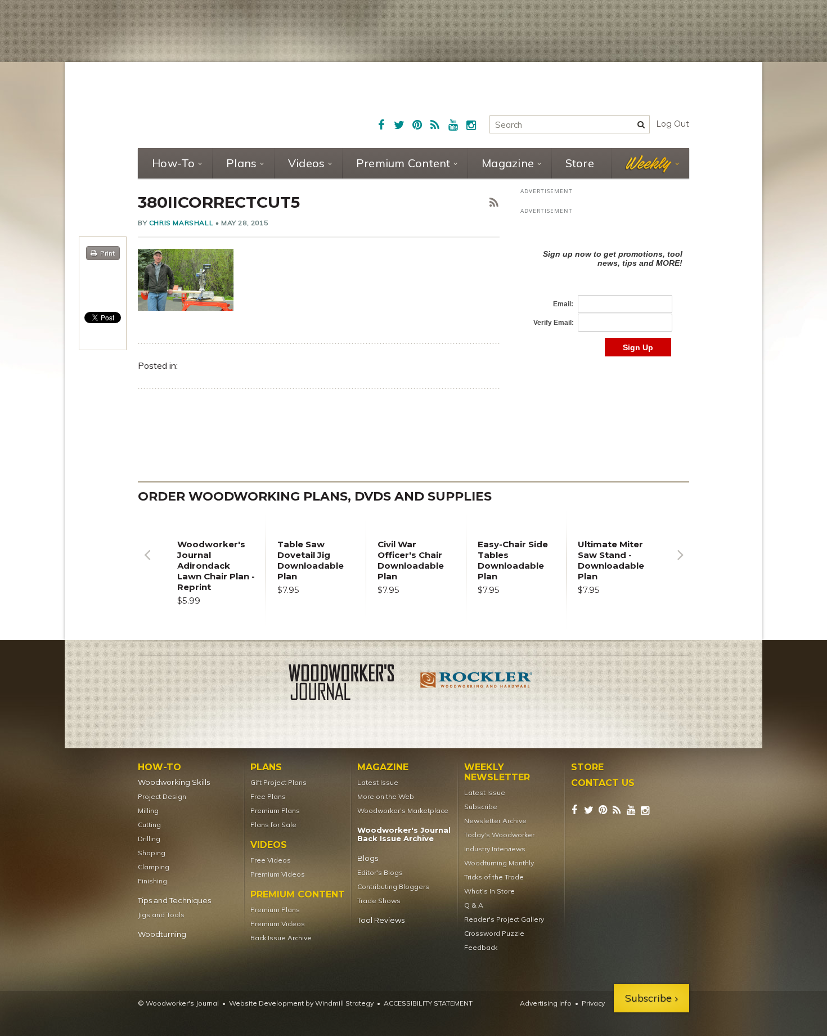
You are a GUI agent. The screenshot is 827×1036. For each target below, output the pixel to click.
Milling (148, 810)
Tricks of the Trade (494, 877)
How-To (173, 163)
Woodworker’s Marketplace (402, 810)
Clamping (153, 867)
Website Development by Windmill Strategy (301, 1003)
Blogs (367, 858)
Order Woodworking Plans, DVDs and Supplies (315, 496)
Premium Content (403, 163)
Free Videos (270, 860)
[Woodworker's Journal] (350, 684)
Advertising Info (546, 1003)
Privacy (593, 1003)
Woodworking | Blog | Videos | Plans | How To (223, 104)
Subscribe (480, 806)
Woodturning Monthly (499, 863)
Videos (306, 163)
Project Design (162, 796)
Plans (241, 163)
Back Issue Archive (281, 938)
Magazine (508, 163)
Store (579, 163)
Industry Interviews (494, 849)
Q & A (473, 905)
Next (680, 563)
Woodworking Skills (174, 782)
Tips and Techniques (174, 900)
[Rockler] (476, 684)
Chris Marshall (181, 222)
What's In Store (489, 891)
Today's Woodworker (499, 834)
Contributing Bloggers (393, 886)
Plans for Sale (273, 824)
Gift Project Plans (278, 782)
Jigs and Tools (161, 914)
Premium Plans (275, 810)
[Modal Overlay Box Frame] (604, 291)
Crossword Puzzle (494, 933)
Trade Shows (379, 900)
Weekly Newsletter (497, 772)
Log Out (672, 124)
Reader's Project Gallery (504, 919)
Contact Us (603, 783)
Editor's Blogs (380, 872)
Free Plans (268, 796)
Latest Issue (377, 782)
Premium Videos (277, 874)
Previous (147, 563)
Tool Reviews (380, 920)
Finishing (152, 881)
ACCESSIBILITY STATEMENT (428, 1003)
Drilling (149, 838)
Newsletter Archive (495, 820)
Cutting (149, 824)
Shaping (151, 853)
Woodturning (162, 934)
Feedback (480, 947)
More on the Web (385, 796)
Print (107, 253)
